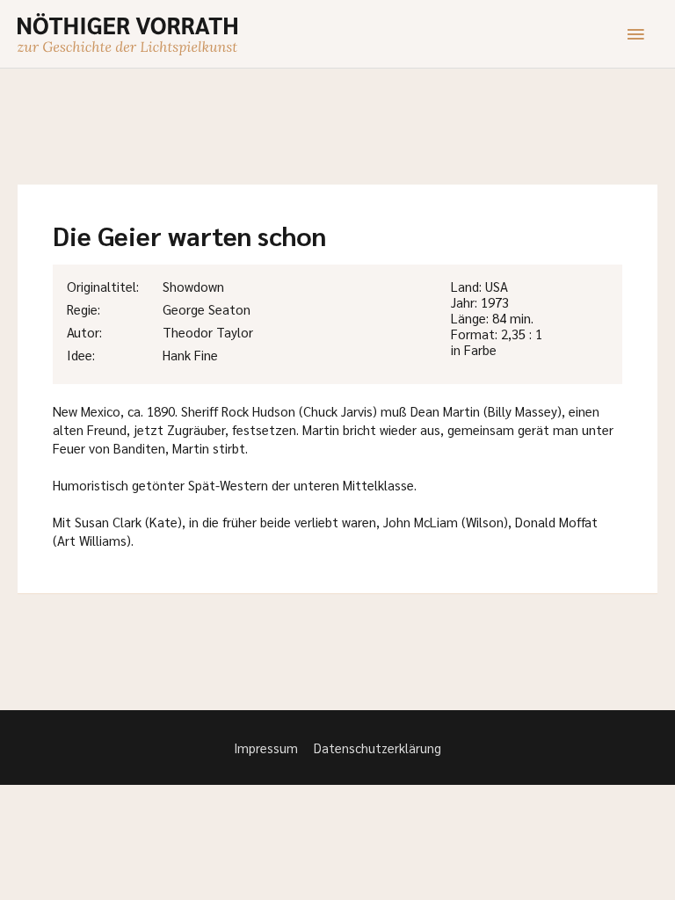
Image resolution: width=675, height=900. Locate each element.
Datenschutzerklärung (377, 747)
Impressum (266, 747)
